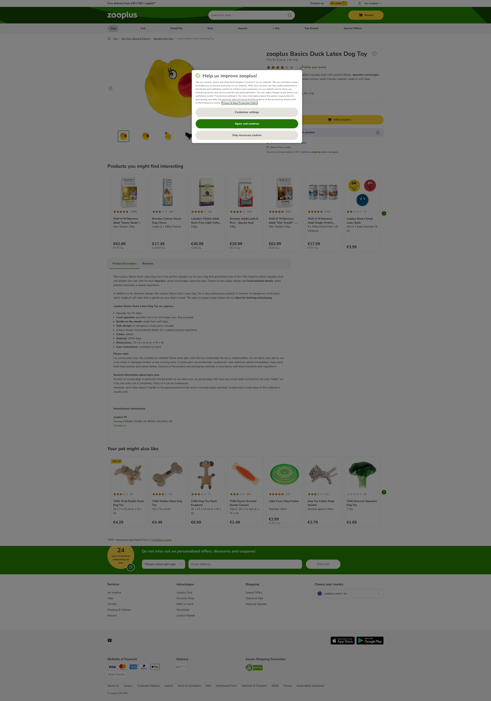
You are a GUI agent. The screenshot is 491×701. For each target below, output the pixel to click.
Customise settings (247, 112)
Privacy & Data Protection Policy (239, 102)
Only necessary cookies (247, 135)
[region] (247, 106)
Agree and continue (247, 124)
